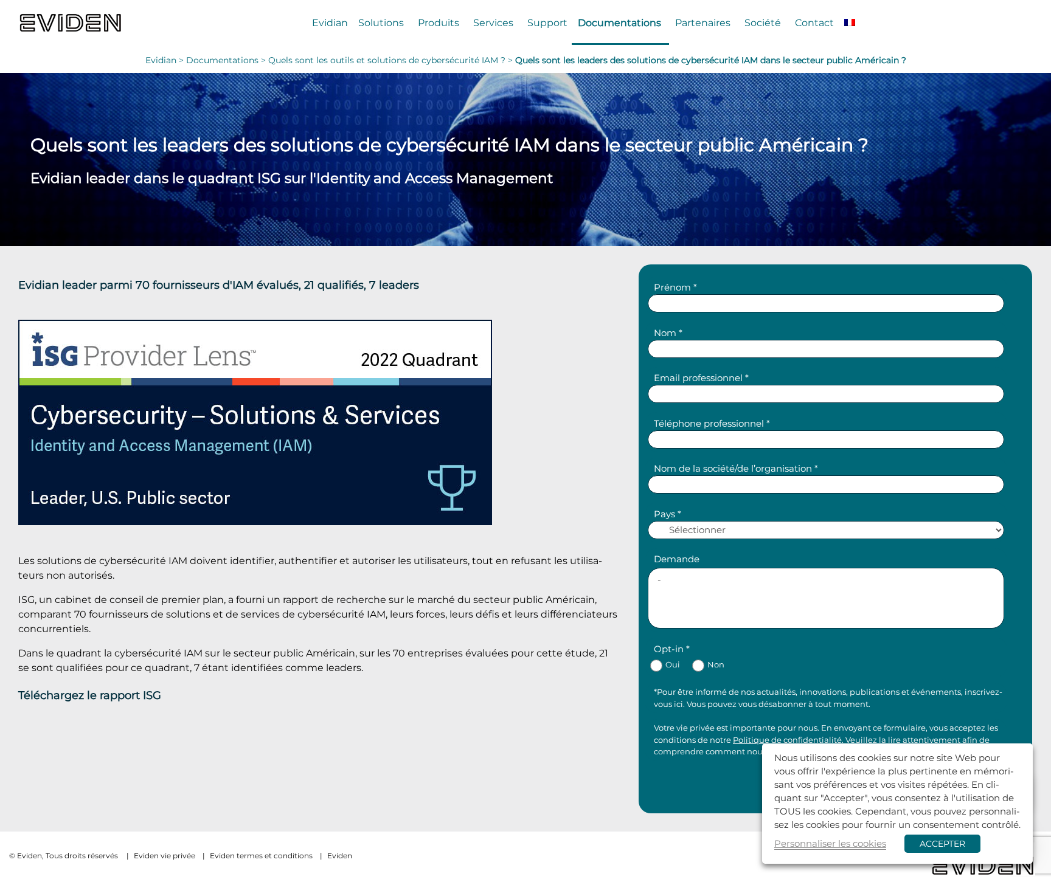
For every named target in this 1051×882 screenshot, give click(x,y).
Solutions (381, 22)
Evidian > (165, 60)
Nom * (668, 333)
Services (493, 22)
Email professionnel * (701, 378)
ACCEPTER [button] (942, 843)
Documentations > (227, 60)
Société (762, 22)
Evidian (330, 22)
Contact (814, 22)
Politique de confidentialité (787, 740)
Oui (672, 664)
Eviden (339, 855)
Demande (676, 559)
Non (715, 664)
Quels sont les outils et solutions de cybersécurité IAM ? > (391, 60)
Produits (438, 22)
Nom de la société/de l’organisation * (736, 468)
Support (547, 22)
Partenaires (702, 22)
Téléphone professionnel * (712, 423)
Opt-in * (672, 649)
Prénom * (675, 287)
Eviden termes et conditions (261, 855)
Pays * (667, 514)
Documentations (619, 22)
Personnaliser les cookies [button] (830, 843)
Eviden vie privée (164, 855)
